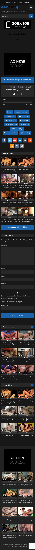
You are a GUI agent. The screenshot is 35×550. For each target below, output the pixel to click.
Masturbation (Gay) (11, 133)
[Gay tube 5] (14, 7)
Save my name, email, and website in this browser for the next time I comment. (17, 297)
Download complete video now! (18, 80)
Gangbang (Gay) (12, 124)
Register (26, 2)
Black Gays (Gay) (22, 112)
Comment (4, 245)
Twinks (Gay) (26, 133)
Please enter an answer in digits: (11, 301)
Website (3, 284)
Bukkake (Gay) (24, 116)
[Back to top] (29, 544)
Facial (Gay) (24, 120)
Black (10, 112)
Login (20, 2)
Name (3, 268)
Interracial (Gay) (18, 129)
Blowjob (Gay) (11, 116)
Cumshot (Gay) (11, 120)
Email (3, 276)
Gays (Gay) (25, 124)
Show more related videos (17, 227)
